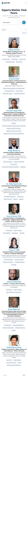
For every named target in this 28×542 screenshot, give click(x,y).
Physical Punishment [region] (8, 262)
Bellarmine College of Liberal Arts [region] (14, 86)
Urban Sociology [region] (17, 230)
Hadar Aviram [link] (14, 50)
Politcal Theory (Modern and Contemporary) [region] (13, 88)
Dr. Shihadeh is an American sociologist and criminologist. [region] (14, 286)
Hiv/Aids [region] (15, 199)
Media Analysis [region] (17, 360)
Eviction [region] (14, 330)
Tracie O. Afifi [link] (14, 250)
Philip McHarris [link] (14, 150)
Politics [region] (19, 362)
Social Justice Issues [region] (11, 362)
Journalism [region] (9, 360)
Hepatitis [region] (21, 199)
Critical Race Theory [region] (9, 91)
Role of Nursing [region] (8, 199)
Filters (23, 33)
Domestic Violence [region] (19, 259)
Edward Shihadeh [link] (14, 282)
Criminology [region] (14, 59)
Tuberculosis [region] (20, 196)
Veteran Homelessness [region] (8, 327)
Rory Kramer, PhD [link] (14, 216)
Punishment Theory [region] (7, 93)
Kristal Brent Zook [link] (14, 347)
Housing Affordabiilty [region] (18, 325)
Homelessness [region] (7, 325)
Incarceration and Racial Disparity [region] (10, 167)
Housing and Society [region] (19, 161)
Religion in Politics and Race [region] (14, 128)
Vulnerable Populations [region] (9, 196)
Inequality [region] (22, 167)
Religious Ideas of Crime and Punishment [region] (14, 133)
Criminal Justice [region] (6, 59)
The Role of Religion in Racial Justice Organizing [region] (13, 126)
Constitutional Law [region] (9, 62)
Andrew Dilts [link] (14, 79)
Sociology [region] (22, 233)
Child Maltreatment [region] (19, 262)
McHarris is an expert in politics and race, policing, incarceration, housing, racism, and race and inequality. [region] (14, 157)
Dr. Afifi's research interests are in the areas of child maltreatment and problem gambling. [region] (14, 256)
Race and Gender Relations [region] (13, 365)
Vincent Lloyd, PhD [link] (14, 110)
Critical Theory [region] (19, 91)
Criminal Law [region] (22, 59)
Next (24, 375)
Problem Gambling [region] (8, 259)
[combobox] (12, 22)
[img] (14, 42)
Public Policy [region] (19, 62)
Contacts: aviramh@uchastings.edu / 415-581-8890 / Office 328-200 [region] (14, 55)
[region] (14, 52)
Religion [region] (14, 123)
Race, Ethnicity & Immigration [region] (14, 292)
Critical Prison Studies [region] (19, 93)
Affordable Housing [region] (20, 327)
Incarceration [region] (13, 164)
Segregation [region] (15, 233)
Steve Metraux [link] (14, 309)
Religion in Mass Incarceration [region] (13, 131)
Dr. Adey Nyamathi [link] (14, 184)
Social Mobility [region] (6, 233)
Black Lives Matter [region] (8, 161)
